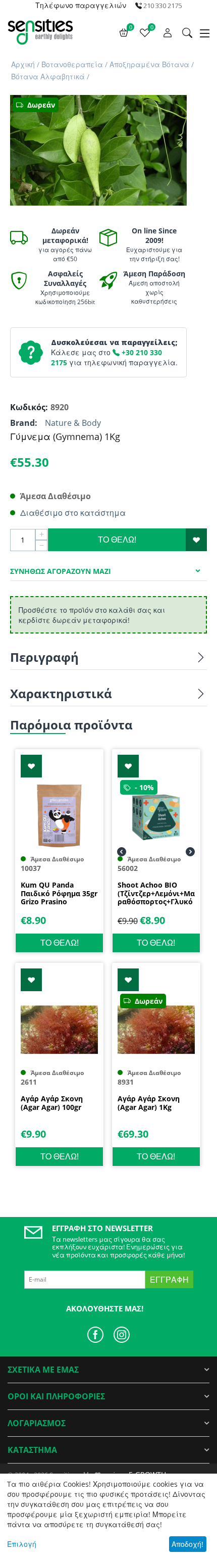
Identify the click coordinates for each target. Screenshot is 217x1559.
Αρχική (23, 64)
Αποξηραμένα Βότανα (149, 64)
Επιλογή (21, 1544)
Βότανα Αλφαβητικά (48, 76)
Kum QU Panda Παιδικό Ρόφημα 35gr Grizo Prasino (59, 893)
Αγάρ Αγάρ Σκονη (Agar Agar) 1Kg (149, 1103)
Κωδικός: (27, 407)
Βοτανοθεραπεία (72, 64)
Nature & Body (73, 422)
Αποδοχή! (187, 1544)
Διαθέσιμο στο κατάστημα (73, 512)
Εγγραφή (169, 1279)
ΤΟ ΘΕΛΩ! (117, 539)
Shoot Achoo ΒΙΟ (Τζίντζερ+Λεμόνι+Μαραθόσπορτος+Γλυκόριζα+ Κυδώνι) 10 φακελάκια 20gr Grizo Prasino (156, 893)
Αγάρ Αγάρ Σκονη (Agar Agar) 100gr (52, 1103)
